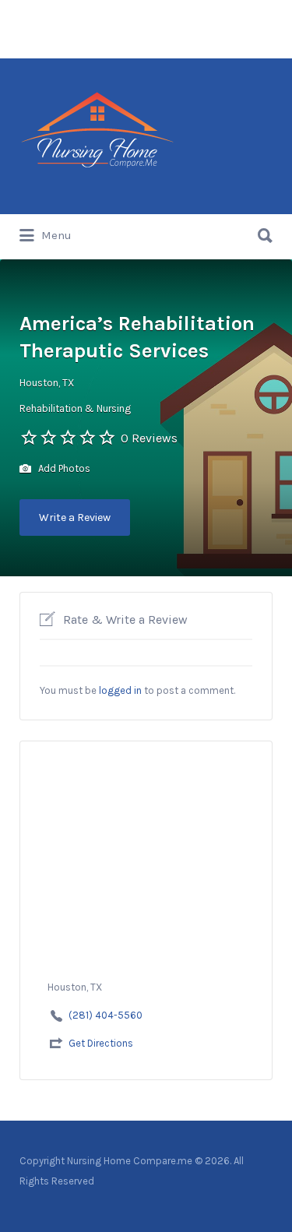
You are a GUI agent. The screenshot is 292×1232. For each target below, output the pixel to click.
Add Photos (63, 468)
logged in (120, 690)
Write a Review (75, 517)
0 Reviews (149, 438)
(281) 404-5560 (105, 1015)
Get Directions (101, 1043)
